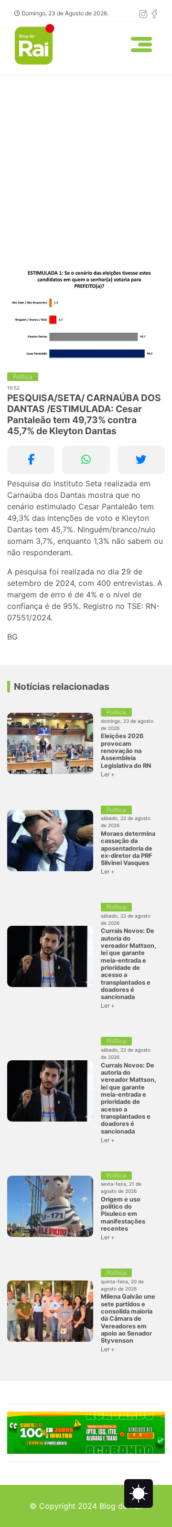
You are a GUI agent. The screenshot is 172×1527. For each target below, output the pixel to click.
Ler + (108, 774)
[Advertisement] (86, 166)
